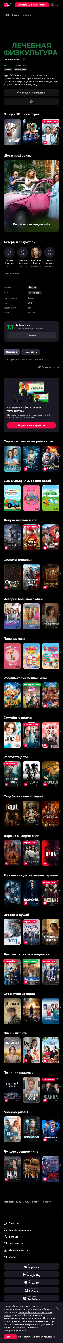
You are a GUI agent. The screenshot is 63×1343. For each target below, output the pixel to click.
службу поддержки (45, 1337)
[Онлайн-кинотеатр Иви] (8, 5)
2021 (9, 65)
